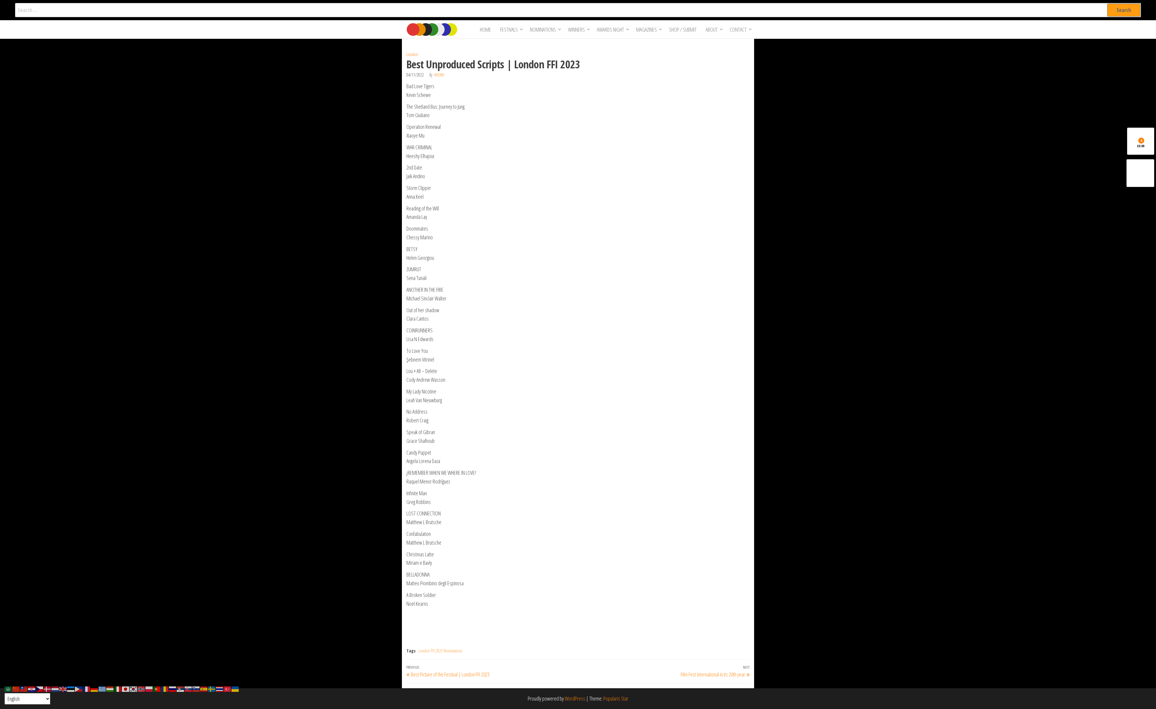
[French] (87, 688)
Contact (738, 29)
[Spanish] (204, 688)
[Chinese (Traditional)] (24, 688)
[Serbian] (181, 688)
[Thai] (220, 688)
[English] (63, 688)
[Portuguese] (157, 688)
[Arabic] (8, 688)
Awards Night (610, 29)
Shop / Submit (683, 29)
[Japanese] (126, 688)
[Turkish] (228, 688)
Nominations (543, 29)
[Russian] (173, 688)
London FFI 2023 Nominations (440, 651)
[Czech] (40, 688)
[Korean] (134, 688)
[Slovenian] (196, 688)
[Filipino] (79, 688)
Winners (576, 29)
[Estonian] (71, 688)
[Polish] (149, 688)
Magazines (646, 29)
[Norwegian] (141, 688)
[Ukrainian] (235, 688)
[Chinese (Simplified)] (16, 688)
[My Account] (1140, 173)
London (412, 54)
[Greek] (102, 688)
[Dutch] (55, 688)
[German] (94, 688)
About (712, 29)
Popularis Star (615, 698)
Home (485, 29)
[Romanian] (165, 688)
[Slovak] (188, 688)
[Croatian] (32, 688)
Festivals (509, 29)
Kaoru (439, 75)
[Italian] (118, 688)
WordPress (575, 698)
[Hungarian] (110, 688)
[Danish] (47, 688)
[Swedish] (212, 688)
